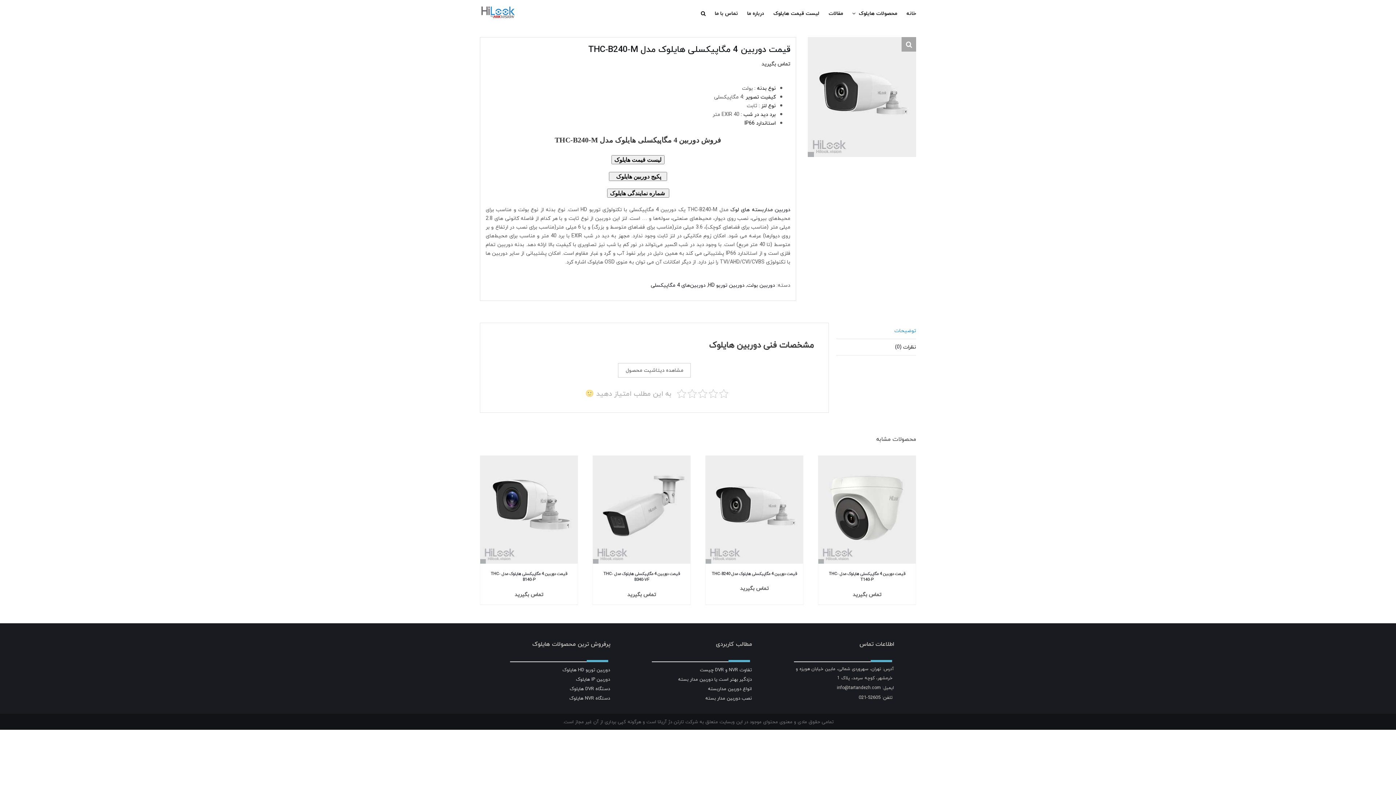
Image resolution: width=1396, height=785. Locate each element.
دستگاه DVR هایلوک (590, 689)
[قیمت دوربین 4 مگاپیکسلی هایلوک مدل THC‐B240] (754, 459)
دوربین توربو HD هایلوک (586, 670)
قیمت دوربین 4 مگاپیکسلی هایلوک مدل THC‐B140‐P (529, 576)
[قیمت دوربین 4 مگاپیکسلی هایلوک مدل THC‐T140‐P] (867, 459)
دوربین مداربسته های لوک (760, 209)
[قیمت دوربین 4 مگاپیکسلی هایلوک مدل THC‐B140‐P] (529, 459)
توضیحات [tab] (905, 330)
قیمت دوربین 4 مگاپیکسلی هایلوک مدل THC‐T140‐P (867, 576)
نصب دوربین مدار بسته (728, 698)
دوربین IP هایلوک (593, 679)
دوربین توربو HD (726, 285)
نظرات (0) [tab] (905, 346)
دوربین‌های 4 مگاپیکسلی (678, 285)
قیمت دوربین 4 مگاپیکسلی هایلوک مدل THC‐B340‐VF (641, 576)
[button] (703, 13)
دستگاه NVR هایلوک (589, 698)
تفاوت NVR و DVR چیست (726, 670)
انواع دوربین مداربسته (730, 689)
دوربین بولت (761, 285)
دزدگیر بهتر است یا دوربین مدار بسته (715, 679)
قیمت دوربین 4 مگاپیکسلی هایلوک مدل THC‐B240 (754, 573)
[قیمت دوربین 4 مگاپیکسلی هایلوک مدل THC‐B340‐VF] (641, 459)
